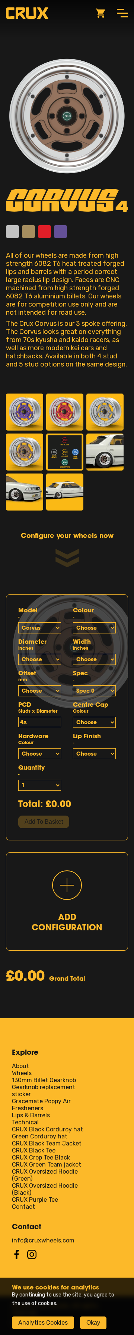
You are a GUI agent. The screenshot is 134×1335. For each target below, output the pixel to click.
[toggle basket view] (100, 13)
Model (28, 612)
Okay (93, 1322)
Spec (80, 675)
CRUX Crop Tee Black (41, 1157)
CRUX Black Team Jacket (47, 1143)
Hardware (33, 738)
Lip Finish (87, 738)
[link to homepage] (27, 13)
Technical (25, 1122)
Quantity (31, 770)
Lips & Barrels (31, 1115)
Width (82, 644)
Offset (27, 675)
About (20, 1066)
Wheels (22, 1073)
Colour (83, 612)
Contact (23, 1206)
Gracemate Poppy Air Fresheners (41, 1105)
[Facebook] (16, 1257)
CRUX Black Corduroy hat (47, 1129)
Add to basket (44, 822)
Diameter (32, 644)
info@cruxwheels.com (43, 1240)
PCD (37, 707)
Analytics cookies (43, 1322)
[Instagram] (31, 1257)
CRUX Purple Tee (35, 1199)
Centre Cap (90, 707)
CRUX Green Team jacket (46, 1164)
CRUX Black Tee (33, 1150)
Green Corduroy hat (39, 1136)
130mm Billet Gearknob (44, 1080)
